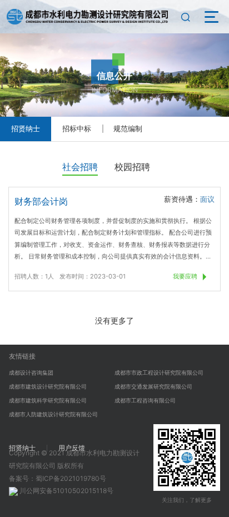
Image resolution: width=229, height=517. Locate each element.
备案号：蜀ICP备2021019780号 (57, 478)
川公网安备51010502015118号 (65, 490)
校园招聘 (132, 166)
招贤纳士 (25, 129)
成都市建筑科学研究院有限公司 (48, 400)
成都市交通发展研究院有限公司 (153, 386)
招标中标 (76, 129)
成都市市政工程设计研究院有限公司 (158, 372)
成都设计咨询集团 (31, 372)
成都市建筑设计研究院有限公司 (48, 386)
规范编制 (127, 129)
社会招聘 (80, 166)
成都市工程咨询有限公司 (145, 400)
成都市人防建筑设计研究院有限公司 (53, 414)
